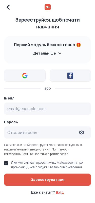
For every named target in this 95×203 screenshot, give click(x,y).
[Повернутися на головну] (48, 7)
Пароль (11, 122)
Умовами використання (33, 149)
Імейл (9, 98)
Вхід (60, 192)
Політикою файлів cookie (51, 154)
